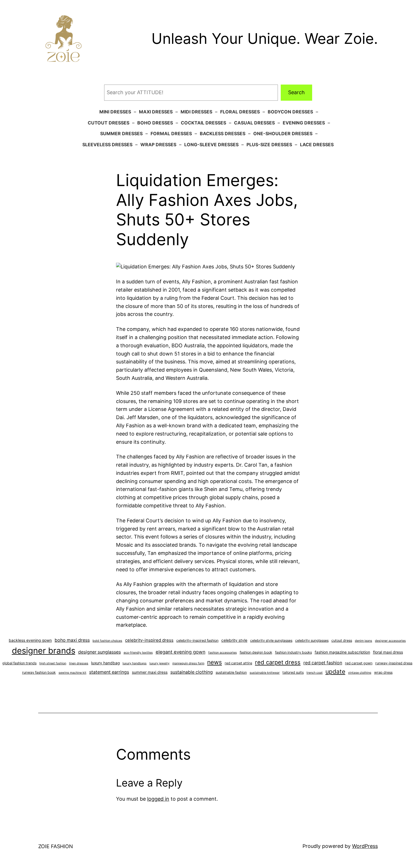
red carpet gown (358, 663)
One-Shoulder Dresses (282, 133)
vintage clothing (359, 673)
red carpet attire (238, 663)
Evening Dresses (304, 123)
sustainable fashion (231, 672)
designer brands (43, 651)
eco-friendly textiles (138, 652)
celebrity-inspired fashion (197, 640)
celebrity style (234, 640)
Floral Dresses (240, 112)
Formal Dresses (171, 133)
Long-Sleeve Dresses (211, 144)
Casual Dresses (254, 123)
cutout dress (341, 640)
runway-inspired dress (393, 663)
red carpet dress (278, 662)
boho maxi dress (72, 640)
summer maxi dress (150, 672)
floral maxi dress (388, 652)
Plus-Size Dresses (269, 144)
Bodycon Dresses (290, 112)
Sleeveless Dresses (107, 144)
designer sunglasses (99, 652)
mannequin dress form (188, 663)
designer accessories (390, 641)
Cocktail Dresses (203, 123)
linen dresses (78, 663)
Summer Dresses (121, 133)
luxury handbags (135, 663)
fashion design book (256, 652)
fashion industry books (293, 652)
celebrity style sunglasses (271, 640)
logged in (158, 799)
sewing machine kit (72, 673)
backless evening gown (30, 640)
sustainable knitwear (265, 673)
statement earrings (109, 672)
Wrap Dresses (158, 144)
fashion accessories (222, 652)
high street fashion (52, 663)
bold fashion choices (107, 641)
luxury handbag (105, 663)
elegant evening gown (180, 652)
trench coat (314, 673)
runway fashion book (39, 672)
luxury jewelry (159, 663)
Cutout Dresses (108, 123)
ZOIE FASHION (55, 846)
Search (296, 92)
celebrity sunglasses (312, 640)
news (214, 662)
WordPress (365, 846)
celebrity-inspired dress (149, 640)
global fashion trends (19, 663)
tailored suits (293, 672)
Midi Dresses (196, 112)
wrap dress (383, 672)
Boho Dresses (155, 123)
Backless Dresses (222, 133)
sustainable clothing (191, 672)
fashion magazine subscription (342, 652)
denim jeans (363, 641)
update (335, 671)
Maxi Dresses (156, 112)
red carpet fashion (322, 662)
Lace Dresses (317, 144)
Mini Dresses (115, 112)
